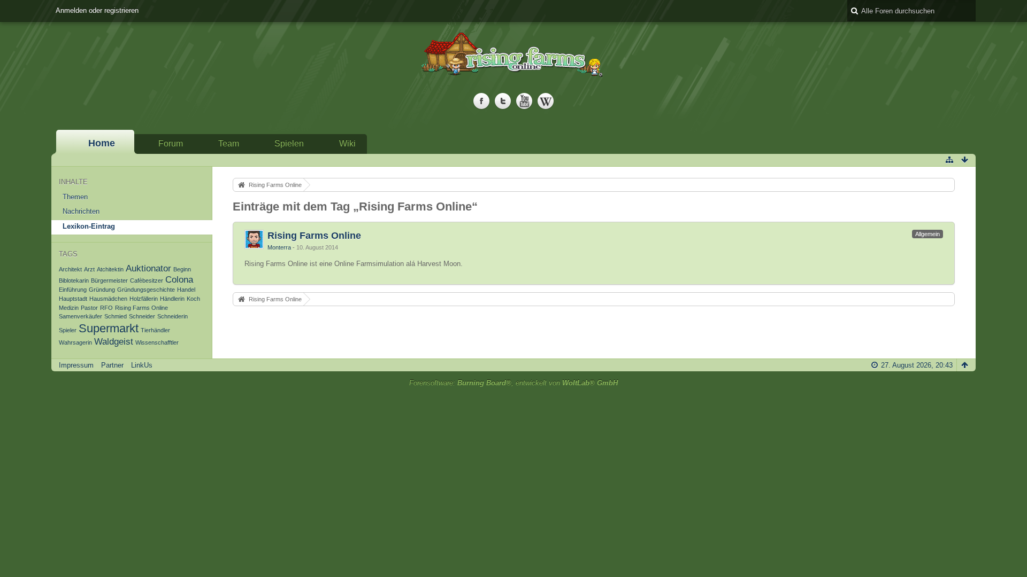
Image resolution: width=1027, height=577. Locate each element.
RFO (106, 308)
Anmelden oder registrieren (97, 10)
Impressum (76, 365)
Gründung (102, 289)
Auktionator (148, 268)
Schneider (142, 316)
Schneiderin (172, 316)
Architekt (70, 269)
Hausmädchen (108, 298)
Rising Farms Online (141, 308)
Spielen (289, 143)
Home (101, 143)
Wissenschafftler (157, 342)
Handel (186, 289)
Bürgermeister (109, 280)
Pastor (89, 308)
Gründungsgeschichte (146, 289)
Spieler (67, 330)
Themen (75, 197)
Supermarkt (109, 328)
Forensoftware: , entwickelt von (513, 383)
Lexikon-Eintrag (89, 226)
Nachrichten (81, 211)
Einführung (73, 289)
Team (228, 143)
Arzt (89, 269)
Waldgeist (113, 342)
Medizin (69, 308)
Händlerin (172, 298)
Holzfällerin (143, 298)
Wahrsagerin (75, 342)
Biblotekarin (74, 280)
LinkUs (141, 365)
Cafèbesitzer (146, 280)
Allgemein (927, 234)
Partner (112, 365)
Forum (170, 143)
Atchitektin (110, 269)
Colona (179, 280)
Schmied (115, 316)
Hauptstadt (73, 298)
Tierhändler (155, 330)
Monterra (279, 247)
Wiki (347, 143)
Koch (193, 298)
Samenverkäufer (80, 316)
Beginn (182, 269)
